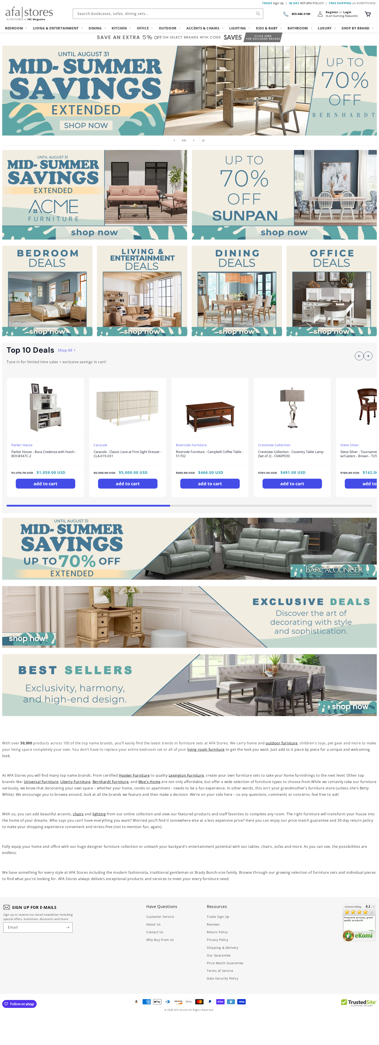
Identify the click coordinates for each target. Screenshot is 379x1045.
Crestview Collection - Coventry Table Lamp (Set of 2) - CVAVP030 (291, 454)
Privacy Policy (217, 940)
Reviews (213, 924)
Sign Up (273, 3)
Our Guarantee (219, 955)
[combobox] (168, 14)
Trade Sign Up (218, 917)
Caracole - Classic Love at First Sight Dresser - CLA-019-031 (128, 454)
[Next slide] (193, 140)
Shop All (65, 350)
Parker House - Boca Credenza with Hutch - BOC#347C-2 (43, 454)
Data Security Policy (222, 978)
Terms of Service (220, 971)
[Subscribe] (67, 927)
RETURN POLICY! (306, 3)
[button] (367, 14)
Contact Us (154, 932)
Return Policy (217, 932)
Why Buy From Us (160, 940)
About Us (153, 924)
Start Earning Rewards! (342, 16)
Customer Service (160, 917)
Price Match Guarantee (225, 963)
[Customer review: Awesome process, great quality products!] (359, 922)
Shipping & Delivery (222, 948)
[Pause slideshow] (204, 140)
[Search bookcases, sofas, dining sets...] (258, 13)
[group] (189, 90)
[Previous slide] (174, 140)
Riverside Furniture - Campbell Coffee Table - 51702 (209, 454)
